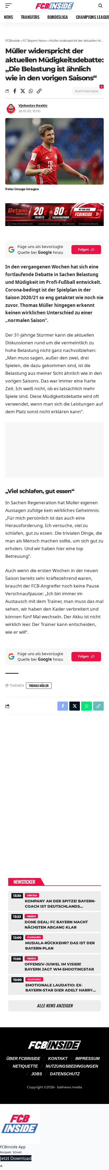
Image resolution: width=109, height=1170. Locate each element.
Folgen (83, 249)
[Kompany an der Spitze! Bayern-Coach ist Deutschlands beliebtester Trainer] (54, 900)
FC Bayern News (35, 40)
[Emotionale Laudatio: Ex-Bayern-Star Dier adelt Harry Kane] (54, 984)
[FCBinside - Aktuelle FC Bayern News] (54, 6)
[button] (9, 5)
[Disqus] (54, 788)
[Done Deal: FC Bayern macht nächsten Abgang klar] (54, 921)
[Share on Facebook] (14, 91)
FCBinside (12, 40)
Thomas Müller (39, 685)
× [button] (1, 1166)
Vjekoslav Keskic (33, 105)
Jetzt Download (15, 1158)
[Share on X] (22, 91)
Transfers (31, 916)
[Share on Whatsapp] (31, 91)
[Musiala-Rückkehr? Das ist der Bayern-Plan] (54, 942)
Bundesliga (32, 895)
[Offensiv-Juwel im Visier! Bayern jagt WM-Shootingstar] (54, 963)
